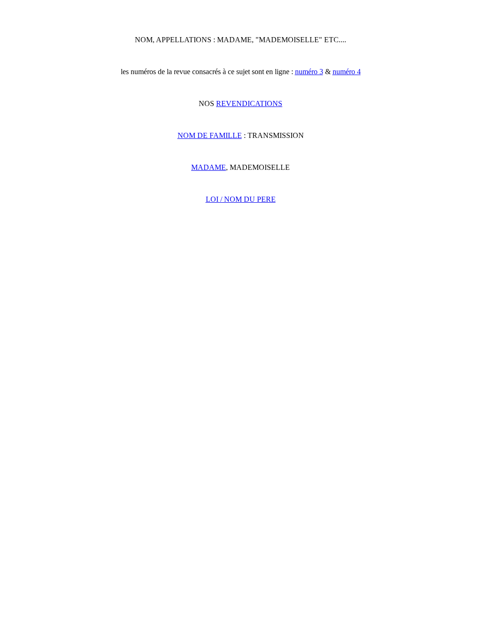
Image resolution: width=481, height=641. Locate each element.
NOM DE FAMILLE (210, 135)
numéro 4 (347, 72)
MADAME (208, 167)
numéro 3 (309, 72)
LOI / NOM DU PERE (241, 199)
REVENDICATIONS (249, 103)
